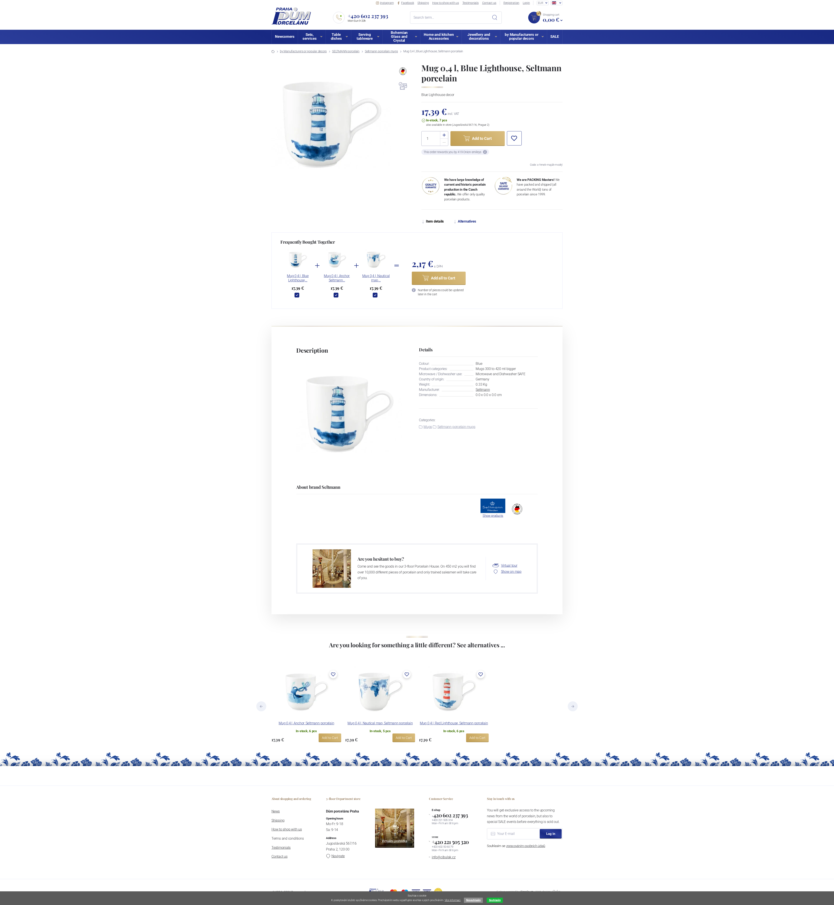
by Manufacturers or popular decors (303, 51)
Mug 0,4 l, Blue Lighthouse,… (298, 278)
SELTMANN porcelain (345, 51)
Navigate (338, 856)
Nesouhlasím (473, 900)
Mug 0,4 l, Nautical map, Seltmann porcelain (380, 723)
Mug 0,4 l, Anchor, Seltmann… (337, 278)
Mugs (428, 427)
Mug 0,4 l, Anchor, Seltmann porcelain (306, 723)
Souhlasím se (516, 846)
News (275, 811)
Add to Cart (330, 738)
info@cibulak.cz (444, 857)
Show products (493, 516)
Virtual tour (509, 565)
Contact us (489, 3)
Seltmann (483, 390)
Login (526, 3)
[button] (514, 138)
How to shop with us (445, 3)
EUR (540, 3)
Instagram (387, 3)
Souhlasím (495, 900)
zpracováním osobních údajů (525, 846)
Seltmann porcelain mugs (381, 51)
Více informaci (452, 900)
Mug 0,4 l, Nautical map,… (376, 278)
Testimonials (470, 3)
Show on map (511, 572)
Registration (511, 3)
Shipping (423, 3)
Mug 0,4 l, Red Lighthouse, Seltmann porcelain (454, 723)
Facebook (407, 3)
